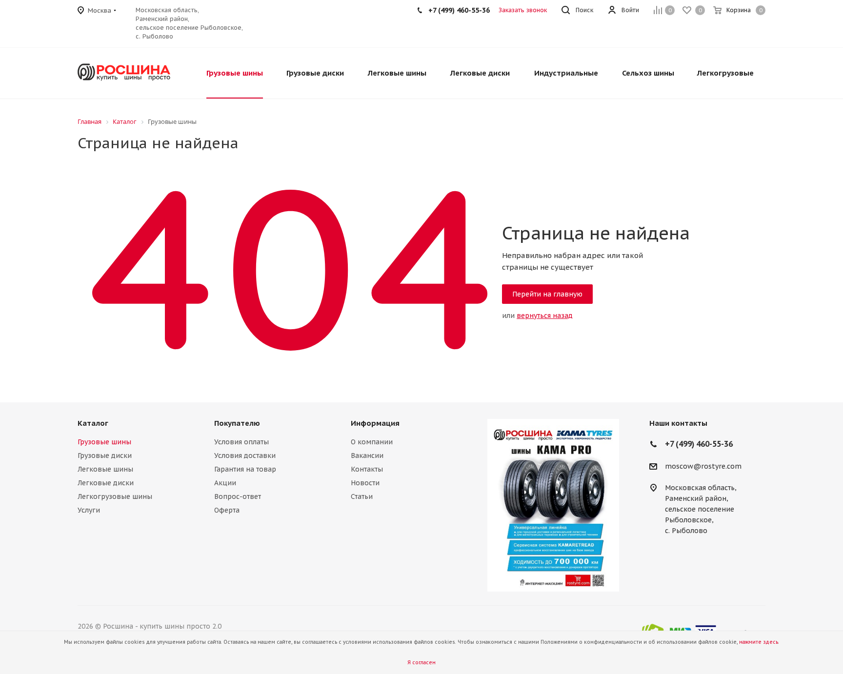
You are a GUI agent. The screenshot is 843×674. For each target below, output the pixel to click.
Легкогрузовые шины (115, 496)
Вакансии (367, 455)
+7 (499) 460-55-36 (459, 10)
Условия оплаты (241, 441)
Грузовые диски (105, 455)
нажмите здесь (758, 642)
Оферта (227, 510)
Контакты (367, 469)
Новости (365, 482)
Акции (225, 482)
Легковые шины (105, 469)
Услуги (89, 510)
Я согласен (421, 662)
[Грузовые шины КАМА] (553, 505)
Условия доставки (245, 455)
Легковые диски (106, 482)
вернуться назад (545, 315)
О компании (372, 441)
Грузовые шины (104, 441)
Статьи (362, 496)
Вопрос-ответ (237, 496)
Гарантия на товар (245, 469)
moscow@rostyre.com (703, 466)
